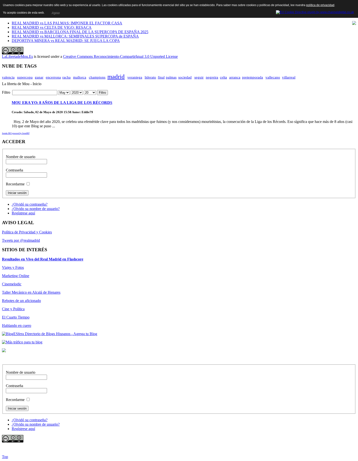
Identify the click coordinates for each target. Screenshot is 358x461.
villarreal (288, 77)
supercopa (25, 77)
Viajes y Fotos (13, 267)
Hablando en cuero (16, 325)
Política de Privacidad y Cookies (27, 232)
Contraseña (14, 170)
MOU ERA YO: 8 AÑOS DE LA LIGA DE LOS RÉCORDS (62, 102)
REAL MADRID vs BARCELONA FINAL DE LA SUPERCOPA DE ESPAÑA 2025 (80, 32)
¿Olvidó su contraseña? (29, 204)
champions (97, 77)
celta (223, 77)
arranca (234, 77)
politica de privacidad (320, 5)
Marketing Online (15, 276)
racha (66, 77)
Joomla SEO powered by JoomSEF (15, 133)
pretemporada (252, 77)
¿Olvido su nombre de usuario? (36, 209)
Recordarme (15, 184)
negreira (212, 77)
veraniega (134, 77)
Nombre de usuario (20, 157)
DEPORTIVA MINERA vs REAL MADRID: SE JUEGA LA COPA (66, 41)
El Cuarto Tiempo (15, 317)
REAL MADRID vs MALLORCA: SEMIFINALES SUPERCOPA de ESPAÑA (75, 36)
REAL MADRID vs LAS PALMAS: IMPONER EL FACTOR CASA (67, 23)
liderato (150, 77)
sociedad (185, 77)
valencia (8, 77)
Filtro (102, 92)
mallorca (79, 77)
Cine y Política (13, 309)
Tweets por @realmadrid (21, 240)
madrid (116, 76)
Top (5, 457)
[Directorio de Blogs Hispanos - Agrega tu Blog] (49, 334)
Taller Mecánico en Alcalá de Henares (31, 292)
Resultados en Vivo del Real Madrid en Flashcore (42, 259)
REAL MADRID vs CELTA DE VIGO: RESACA (52, 27)
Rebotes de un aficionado (21, 301)
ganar (39, 77)
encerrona (53, 77)
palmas (171, 77)
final (161, 77)
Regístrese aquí (23, 213)
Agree (55, 12)
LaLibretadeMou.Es (17, 56)
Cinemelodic (11, 284)
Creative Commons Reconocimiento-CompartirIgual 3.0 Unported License (120, 56)
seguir (199, 77)
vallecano (272, 77)
